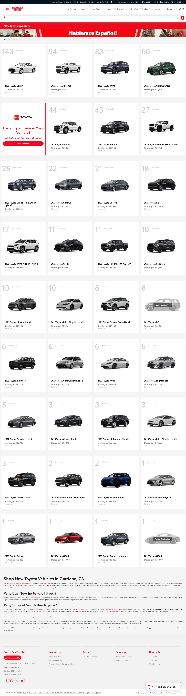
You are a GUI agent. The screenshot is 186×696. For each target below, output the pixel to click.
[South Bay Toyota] (15, 8)
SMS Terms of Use (156, 664)
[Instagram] (11, 680)
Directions (153, 660)
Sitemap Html (49, 692)
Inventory (55, 652)
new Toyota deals (26, 583)
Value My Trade (122, 660)
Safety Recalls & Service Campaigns (77, 692)
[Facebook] (6, 680)
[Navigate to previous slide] (2, 33)
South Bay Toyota (10, 692)
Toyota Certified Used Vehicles (62, 664)
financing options (78, 609)
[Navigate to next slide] (184, 33)
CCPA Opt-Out (96, 692)
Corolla (17, 585)
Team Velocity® (149, 693)
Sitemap (41, 692)
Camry (179, 583)
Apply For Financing (124, 656)
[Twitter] (16, 680)
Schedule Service (89, 656)
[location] (111, 2)
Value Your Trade (23, 143)
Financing (121, 652)
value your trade (39, 611)
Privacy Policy (21, 692)
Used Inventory (55, 660)
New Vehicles (55, 656)
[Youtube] (22, 680)
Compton (47, 583)
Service (86, 652)
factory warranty (36, 597)
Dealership (155, 652)
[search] (183, 8)
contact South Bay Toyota (109, 611)
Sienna (26, 585)
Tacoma (6, 585)
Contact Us (14, 657)
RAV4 (12, 585)
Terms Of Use (32, 692)
